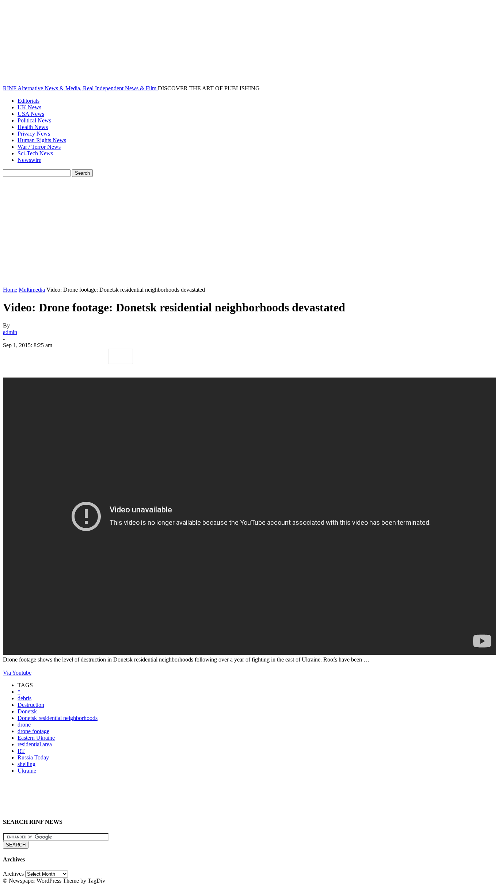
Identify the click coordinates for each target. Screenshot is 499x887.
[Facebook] (15, 356)
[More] (120, 356)
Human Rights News (42, 140)
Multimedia (32, 290)
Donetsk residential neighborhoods (58, 718)
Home (10, 290)
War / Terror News (39, 147)
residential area (35, 744)
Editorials (28, 101)
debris (24, 698)
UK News (29, 107)
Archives (13, 874)
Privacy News (34, 133)
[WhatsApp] (94, 356)
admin (10, 332)
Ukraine (27, 770)
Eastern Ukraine (36, 738)
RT (21, 751)
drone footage (33, 731)
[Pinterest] (68, 356)
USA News (31, 114)
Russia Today (33, 757)
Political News (34, 120)
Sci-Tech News (35, 153)
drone (24, 724)
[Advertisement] (249, 232)
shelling (26, 764)
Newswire (29, 160)
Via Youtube (17, 673)
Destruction (31, 705)
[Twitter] (41, 356)
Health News (33, 127)
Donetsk (27, 711)
